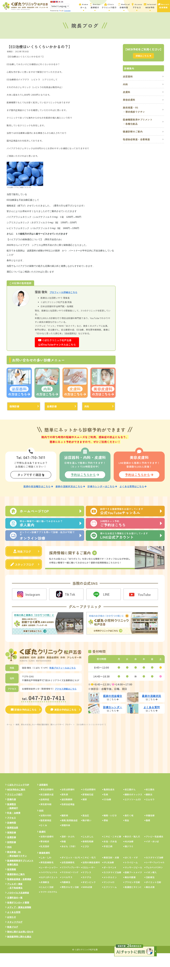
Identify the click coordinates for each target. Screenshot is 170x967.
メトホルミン (110, 877)
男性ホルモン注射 (70, 887)
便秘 (106, 820)
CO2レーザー (88, 867)
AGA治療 (129, 841)
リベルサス (67, 877)
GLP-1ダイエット (49, 877)
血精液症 (44, 799)
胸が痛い (86, 820)
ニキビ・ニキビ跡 (112, 836)
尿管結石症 (88, 794)
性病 (106, 794)
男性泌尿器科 (47, 789)
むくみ (43, 825)
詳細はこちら (142, 55)
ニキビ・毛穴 (89, 857)
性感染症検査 (68, 804)
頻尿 (84, 799)
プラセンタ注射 (132, 882)
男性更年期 (45, 804)
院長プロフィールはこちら (62, 667)
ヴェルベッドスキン (154, 867)
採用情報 (11, 869)
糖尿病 (64, 815)
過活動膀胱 (67, 799)
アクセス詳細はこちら (66, 688)
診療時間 (11, 822)
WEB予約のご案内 (16, 789)
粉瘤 (63, 841)
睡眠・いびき (110, 815)
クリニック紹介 (15, 794)
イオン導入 (151, 872)
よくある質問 (13, 912)
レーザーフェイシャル (155, 862)
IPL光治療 (109, 862)
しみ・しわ (45, 857)
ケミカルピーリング (69, 872)
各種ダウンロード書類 (18, 902)
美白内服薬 (130, 877)
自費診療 (52, 406)
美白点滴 (150, 887)
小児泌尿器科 (89, 789)
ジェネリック (24, 217)
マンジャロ (109, 882)
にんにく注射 (47, 887)
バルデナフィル (39, 228)
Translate (67, 10)
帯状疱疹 (44, 841)
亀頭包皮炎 (109, 789)
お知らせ (11, 917)
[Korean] (62, 2)
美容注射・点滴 (111, 857)
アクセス (11, 817)
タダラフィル (38, 222)
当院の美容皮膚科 (91, 862)
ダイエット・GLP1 (70, 857)
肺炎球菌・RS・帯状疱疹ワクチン (134, 109)
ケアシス (86, 872)
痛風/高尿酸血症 (69, 820)
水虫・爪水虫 (110, 841)
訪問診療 (11, 842)
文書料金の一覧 (15, 897)
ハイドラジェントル (48, 872)
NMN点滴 (87, 887)
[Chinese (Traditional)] (54, 2)
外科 (86, 406)
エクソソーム (110, 887)
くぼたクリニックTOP (18, 784)
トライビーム (131, 862)
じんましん (88, 836)
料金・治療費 (13, 812)
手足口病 (108, 846)
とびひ (85, 846)
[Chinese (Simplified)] (51, 2)
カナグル (86, 877)
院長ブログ (24, 551)
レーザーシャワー (49, 867)
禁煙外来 (65, 825)
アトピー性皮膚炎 (154, 836)
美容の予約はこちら (65, 709)
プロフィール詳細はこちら (63, 292)
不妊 (21, 200)
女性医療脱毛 (68, 862)
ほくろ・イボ (131, 857)
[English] (57, 2)
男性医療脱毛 (47, 862)
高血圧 (85, 815)
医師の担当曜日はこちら (37, 486)
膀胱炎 (149, 794)
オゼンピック (89, 882)
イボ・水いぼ (152, 841)
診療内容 (11, 799)
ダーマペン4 (110, 867)
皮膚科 (126, 92)
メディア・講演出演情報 (19, 907)
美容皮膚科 (129, 99)
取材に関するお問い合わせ (20, 931)
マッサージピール (133, 867)
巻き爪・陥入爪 (132, 836)
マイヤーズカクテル (48, 891)
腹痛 (148, 820)
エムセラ (150, 799)
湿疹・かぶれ (68, 836)
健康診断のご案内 (133, 131)
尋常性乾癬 (88, 841)
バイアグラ (12, 217)
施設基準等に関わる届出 (19, 936)
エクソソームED (133, 799)
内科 (125, 84)
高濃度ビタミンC (133, 887)
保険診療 (14, 406)
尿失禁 (64, 794)
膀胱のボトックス (133, 794)
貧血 (127, 820)
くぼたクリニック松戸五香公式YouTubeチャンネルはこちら (57, 342)
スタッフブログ (24, 564)
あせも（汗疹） (69, 846)
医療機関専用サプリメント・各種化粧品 (137, 121)
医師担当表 (12, 827)
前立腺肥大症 (47, 794)
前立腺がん (130, 789)
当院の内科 (45, 815)
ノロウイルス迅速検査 (18, 892)
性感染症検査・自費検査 (136, 139)
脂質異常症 (45, 820)
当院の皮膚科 (47, 836)
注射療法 (150, 877)
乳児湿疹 (44, 846)
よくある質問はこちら (132, 486)
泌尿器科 (31, 250)
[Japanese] (59, 2)
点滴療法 (44, 882)
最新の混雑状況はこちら (69, 486)
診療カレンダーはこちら (101, 486)
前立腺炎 (150, 789)
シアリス (11, 222)
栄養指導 (150, 815)
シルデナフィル (42, 217)
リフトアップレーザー (70, 867)
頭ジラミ (129, 846)
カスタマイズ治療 (154, 857)
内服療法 (65, 882)
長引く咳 (129, 815)
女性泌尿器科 (68, 789)
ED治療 (107, 799)
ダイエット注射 (153, 882)
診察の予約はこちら (25, 709)
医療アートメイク (133, 872)
